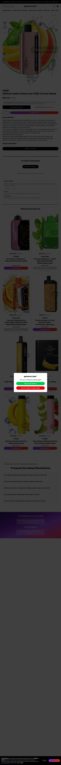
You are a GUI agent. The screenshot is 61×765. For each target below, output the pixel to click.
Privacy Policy (33, 761)
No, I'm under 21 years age (30, 388)
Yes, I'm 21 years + (30, 383)
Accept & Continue (54, 760)
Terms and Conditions (5, 762)
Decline (44, 760)
